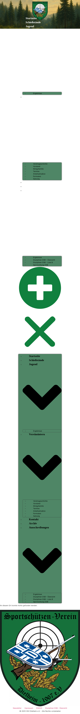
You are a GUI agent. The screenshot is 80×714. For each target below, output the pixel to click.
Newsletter (17, 708)
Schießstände (33, 22)
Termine (36, 171)
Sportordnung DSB (40, 265)
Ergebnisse (37, 93)
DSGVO (39, 708)
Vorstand (36, 166)
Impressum (29, 708)
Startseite (31, 18)
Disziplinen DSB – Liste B (43, 262)
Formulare (37, 176)
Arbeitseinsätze (39, 174)
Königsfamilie (38, 169)
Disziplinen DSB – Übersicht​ (44, 260)
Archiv (30, 186)
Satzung (36, 179)
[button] (40, 310)
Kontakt (30, 182)
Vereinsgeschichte (40, 164)
